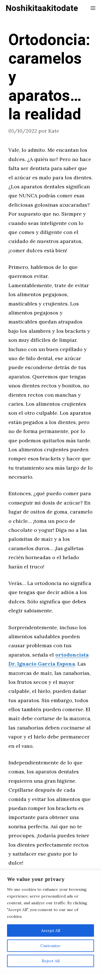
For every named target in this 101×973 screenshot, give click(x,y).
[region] (50, 921)
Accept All (50, 930)
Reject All (50, 960)
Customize (50, 945)
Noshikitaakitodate (42, 8)
